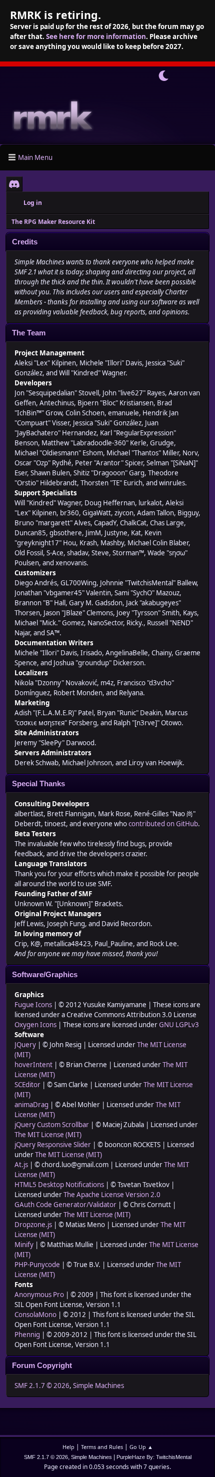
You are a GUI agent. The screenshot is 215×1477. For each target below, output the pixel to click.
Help (68, 1447)
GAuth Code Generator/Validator (65, 1204)
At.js (21, 1164)
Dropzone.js (33, 1224)
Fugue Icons (33, 1004)
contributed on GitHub (163, 823)
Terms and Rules (102, 1447)
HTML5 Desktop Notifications (59, 1184)
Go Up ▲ (141, 1447)
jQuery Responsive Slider (52, 1144)
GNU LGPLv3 (179, 1024)
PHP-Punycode (37, 1264)
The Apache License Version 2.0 (112, 1194)
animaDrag (31, 1104)
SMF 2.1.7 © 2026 (42, 1385)
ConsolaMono (35, 1314)
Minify (24, 1244)
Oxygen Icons (35, 1024)
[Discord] (14, 184)
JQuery (25, 1044)
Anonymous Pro (39, 1294)
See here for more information (96, 36)
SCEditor (27, 1084)
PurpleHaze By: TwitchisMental (154, 1457)
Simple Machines (98, 1385)
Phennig (27, 1334)
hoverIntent (33, 1064)
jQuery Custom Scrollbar (51, 1124)
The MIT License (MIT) (48, 1134)
